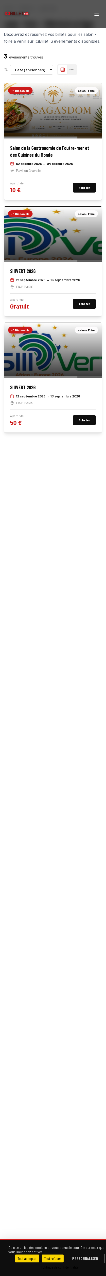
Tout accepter (27, 1258)
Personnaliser (85, 1258)
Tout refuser (52, 1258)
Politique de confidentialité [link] (60, 1267)
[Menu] (96, 13)
